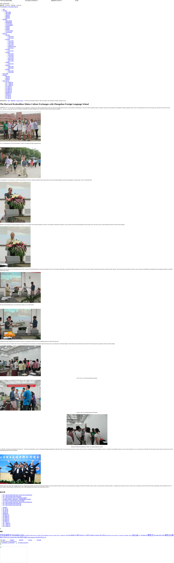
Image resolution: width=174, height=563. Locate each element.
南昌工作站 (11, 59)
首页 (4, 9)
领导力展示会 (6, 81)
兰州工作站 (11, 72)
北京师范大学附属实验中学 (45, 535)
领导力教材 (8, 13)
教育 (78, 535)
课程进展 (7, 76)
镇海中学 (121, 535)
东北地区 (7, 35)
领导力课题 (8, 12)
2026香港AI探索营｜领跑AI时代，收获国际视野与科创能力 (17, 499)
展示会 (58, 535)
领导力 (150, 535)
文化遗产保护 (8, 23)
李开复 (85, 535)
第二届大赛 (8, 96)
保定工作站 (11, 43)
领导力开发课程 (10, 537)
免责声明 (21, 540)
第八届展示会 (8, 88)
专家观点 (7, 78)
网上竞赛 (102, 535)
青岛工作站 (11, 53)
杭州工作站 (11, 55)
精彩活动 (13, 100)
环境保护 (7, 28)
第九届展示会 (6, 520)
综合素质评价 (97, 535)
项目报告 (5, 19)
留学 (88, 535)
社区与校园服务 (9, 25)
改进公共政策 (8, 20)
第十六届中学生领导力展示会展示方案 (12, 505)
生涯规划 (7, 26)
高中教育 (38, 537)
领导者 (28, 537)
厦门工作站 (11, 60)
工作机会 (30, 540)
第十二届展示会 (9, 83)
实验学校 (7, 15)
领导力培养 (161, 535)
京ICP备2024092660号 (23, 542)
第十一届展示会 (9, 85)
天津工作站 (11, 42)
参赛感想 (5, 507)
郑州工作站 (11, 48)
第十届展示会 (8, 86)
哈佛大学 (51, 535)
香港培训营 (33, 537)
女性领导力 (55, 535)
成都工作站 (11, 66)
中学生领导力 (5, 535)
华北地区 (7, 39)
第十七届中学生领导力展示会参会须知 (12, 496)
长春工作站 (11, 36)
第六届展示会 (8, 91)
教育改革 (82, 535)
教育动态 (7, 79)
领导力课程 (17, 537)
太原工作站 (11, 45)
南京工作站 (11, 58)
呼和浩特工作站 (12, 46)
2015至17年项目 (9, 30)
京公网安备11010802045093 (8, 542)
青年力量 (135, 535)
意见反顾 (39, 540)
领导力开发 (3, 537)
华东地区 (7, 52)
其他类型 (7, 29)
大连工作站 (11, 38)
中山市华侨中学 (27, 535)
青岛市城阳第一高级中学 (128, 535)
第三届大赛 (8, 95)
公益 (37, 535)
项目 (146, 535)
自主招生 (112, 535)
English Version (19, 100)
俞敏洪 (31, 535)
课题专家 (7, 16)
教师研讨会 (73, 535)
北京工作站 (11, 40)
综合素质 (91, 535)
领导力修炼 (156, 535)
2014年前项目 (8, 32)
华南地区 (7, 62)
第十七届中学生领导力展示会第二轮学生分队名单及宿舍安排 (17, 495)
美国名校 (106, 535)
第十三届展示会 (9, 82)
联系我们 (12, 540)
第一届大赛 (8, 98)
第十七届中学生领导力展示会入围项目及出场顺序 (15, 497)
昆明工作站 (11, 68)
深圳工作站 (11, 63)
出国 (39, 535)
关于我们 (5, 10)
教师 (69, 535)
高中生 (42, 537)
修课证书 (34, 535)
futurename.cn (13, 541)
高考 (45, 537)
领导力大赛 (169, 535)
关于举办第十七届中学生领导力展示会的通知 (13, 500)
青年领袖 (143, 535)
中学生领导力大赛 (18, 535)
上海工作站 (11, 56)
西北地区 (7, 69)
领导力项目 (23, 537)
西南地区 (7, 65)
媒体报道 (7, 18)
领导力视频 (5, 73)
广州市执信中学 (63, 535)
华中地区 (7, 49)
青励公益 (5, 33)
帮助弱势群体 (8, 22)
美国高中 (109, 535)
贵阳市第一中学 (117, 535)
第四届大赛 (8, 93)
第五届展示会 (8, 92)
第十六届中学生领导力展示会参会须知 (12, 503)
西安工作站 (11, 71)
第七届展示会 (8, 89)
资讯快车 (5, 75)
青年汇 (139, 535)
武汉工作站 (11, 50)
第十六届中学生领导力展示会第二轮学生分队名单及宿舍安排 (17, 502)
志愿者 (67, 535)
